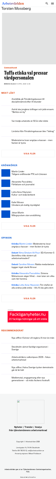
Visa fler (30, 154)
